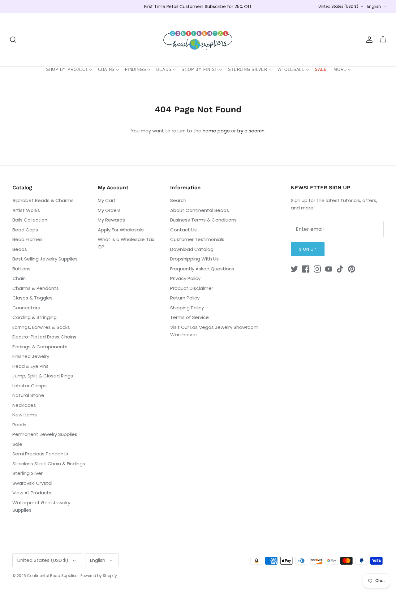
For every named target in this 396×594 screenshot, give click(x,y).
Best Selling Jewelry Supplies (45, 259)
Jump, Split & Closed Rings (42, 375)
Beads (163, 69)
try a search (251, 130)
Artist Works (26, 210)
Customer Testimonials (197, 239)
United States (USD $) (338, 6)
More (340, 69)
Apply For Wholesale (121, 229)
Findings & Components (39, 346)
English (374, 6)
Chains (106, 69)
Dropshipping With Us (194, 259)
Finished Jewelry (30, 356)
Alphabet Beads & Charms (43, 200)
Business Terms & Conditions (203, 220)
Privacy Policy (185, 278)
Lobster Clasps (29, 385)
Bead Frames (27, 239)
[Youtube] (328, 269)
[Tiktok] (340, 269)
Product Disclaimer (191, 288)
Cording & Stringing (34, 317)
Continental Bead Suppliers (53, 575)
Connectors (26, 307)
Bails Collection (29, 220)
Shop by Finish (200, 69)
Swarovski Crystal (32, 483)
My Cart (107, 200)
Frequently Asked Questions (202, 268)
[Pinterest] (351, 269)
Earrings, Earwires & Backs (41, 327)
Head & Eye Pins (30, 366)
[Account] (368, 39)
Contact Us (183, 229)
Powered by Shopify (98, 575)
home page (216, 130)
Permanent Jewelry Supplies (44, 434)
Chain (19, 278)
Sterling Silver (247, 69)
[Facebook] (305, 269)
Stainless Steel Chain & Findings (48, 463)
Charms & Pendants (35, 288)
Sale (321, 69)
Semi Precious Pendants (40, 453)
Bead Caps (25, 229)
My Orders (109, 210)
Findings (135, 69)
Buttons (21, 268)
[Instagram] (317, 269)
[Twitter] (294, 269)
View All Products (31, 492)
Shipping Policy (187, 307)
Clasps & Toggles (32, 298)
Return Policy (185, 298)
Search (178, 200)
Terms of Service (189, 317)
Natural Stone (28, 395)
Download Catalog (191, 249)
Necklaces (24, 405)
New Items (24, 414)
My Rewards (111, 220)
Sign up (307, 249)
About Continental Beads (199, 210)
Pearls (19, 424)
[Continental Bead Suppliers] (198, 39)
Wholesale (291, 69)
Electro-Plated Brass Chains (44, 337)
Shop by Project (67, 69)
